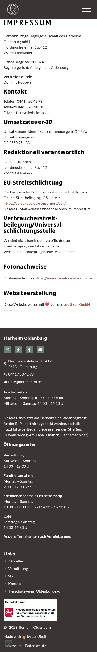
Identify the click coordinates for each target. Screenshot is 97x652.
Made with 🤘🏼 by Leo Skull (25, 636)
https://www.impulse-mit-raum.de (63, 278)
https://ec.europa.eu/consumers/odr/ (35, 203)
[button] (8, 643)
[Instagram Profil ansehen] (7, 349)
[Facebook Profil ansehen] (29, 349)
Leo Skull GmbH (76, 304)
